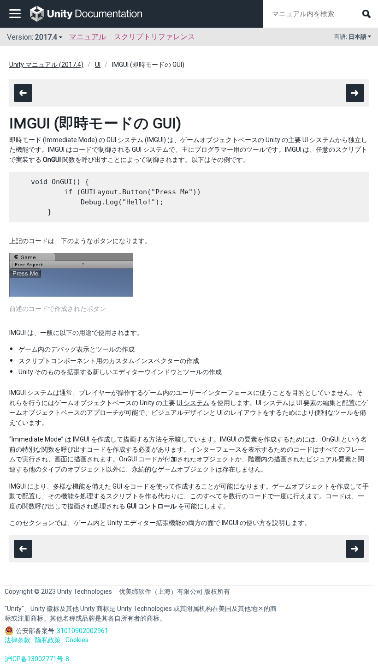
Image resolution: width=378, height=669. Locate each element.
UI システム (193, 402)
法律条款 (17, 640)
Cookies (77, 640)
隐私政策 (48, 640)
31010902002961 (82, 630)
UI (97, 64)
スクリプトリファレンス (154, 37)
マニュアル (87, 37)
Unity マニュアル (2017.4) (46, 64)
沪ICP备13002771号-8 (37, 659)
